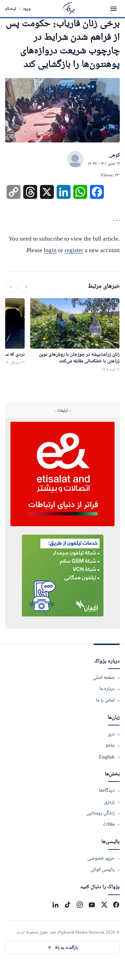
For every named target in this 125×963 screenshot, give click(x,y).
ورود (27, 8)
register (74, 250)
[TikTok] (67, 904)
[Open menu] (113, 8)
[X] (104, 904)
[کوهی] (75, 159)
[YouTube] (91, 904)
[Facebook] (116, 904)
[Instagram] (79, 904)
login (50, 250)
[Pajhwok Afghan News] (69, 8)
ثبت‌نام (10, 8)
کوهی (114, 155)
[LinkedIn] (55, 904)
